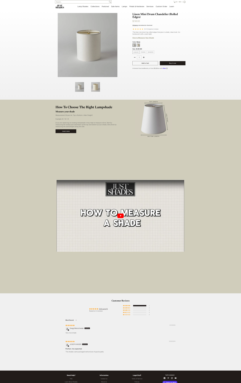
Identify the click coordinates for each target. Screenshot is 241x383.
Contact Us (104, 379)
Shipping (135, 25)
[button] (126, 305)
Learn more (66, 131)
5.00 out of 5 (103, 309)
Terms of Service (137, 379)
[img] (70, 325)
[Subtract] (134, 57)
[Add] (143, 57)
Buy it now (172, 63)
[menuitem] (83, 6)
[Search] (109, 1)
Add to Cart (145, 63)
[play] (120, 216)
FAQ (71, 379)
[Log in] (184, 2)
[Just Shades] (60, 6)
